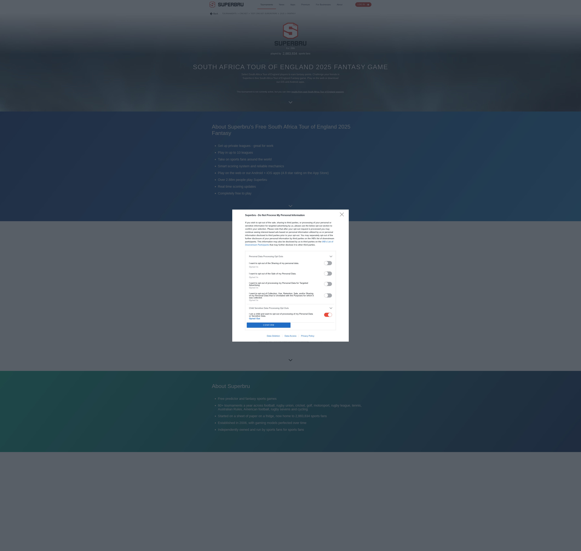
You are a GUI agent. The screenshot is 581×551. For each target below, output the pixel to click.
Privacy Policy (307, 336)
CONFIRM (268, 325)
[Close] (343, 215)
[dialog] (290, 276)
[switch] (328, 263)
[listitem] (290, 256)
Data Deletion (273, 336)
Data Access (290, 336)
